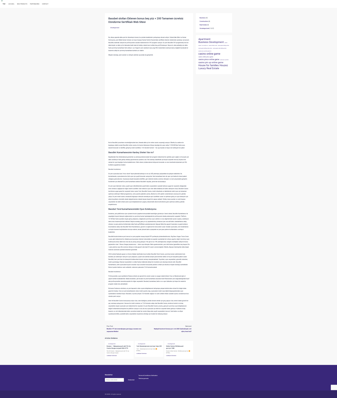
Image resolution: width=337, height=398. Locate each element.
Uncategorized (114, 27)
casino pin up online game (210, 62)
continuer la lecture (112, 355)
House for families (208, 65)
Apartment (204, 39)
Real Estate (203, 25)
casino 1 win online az (203, 45)
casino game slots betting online (219, 48)
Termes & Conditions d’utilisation (148, 375)
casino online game (209, 53)
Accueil (11, 4)
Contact (45, 4)
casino (226, 42)
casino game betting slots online (205, 48)
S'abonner (131, 380)
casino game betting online (223, 45)
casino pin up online (224, 59)
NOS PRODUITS (22, 4)
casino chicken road (213, 45)
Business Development (211, 42)
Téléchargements (143, 378)
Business (203, 18)
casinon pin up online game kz (204, 51)
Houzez (224, 65)
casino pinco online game (208, 59)
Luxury (202, 68)
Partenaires (34, 4)
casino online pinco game (205, 57)
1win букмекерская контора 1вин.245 (149, 346)
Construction (204, 21)
